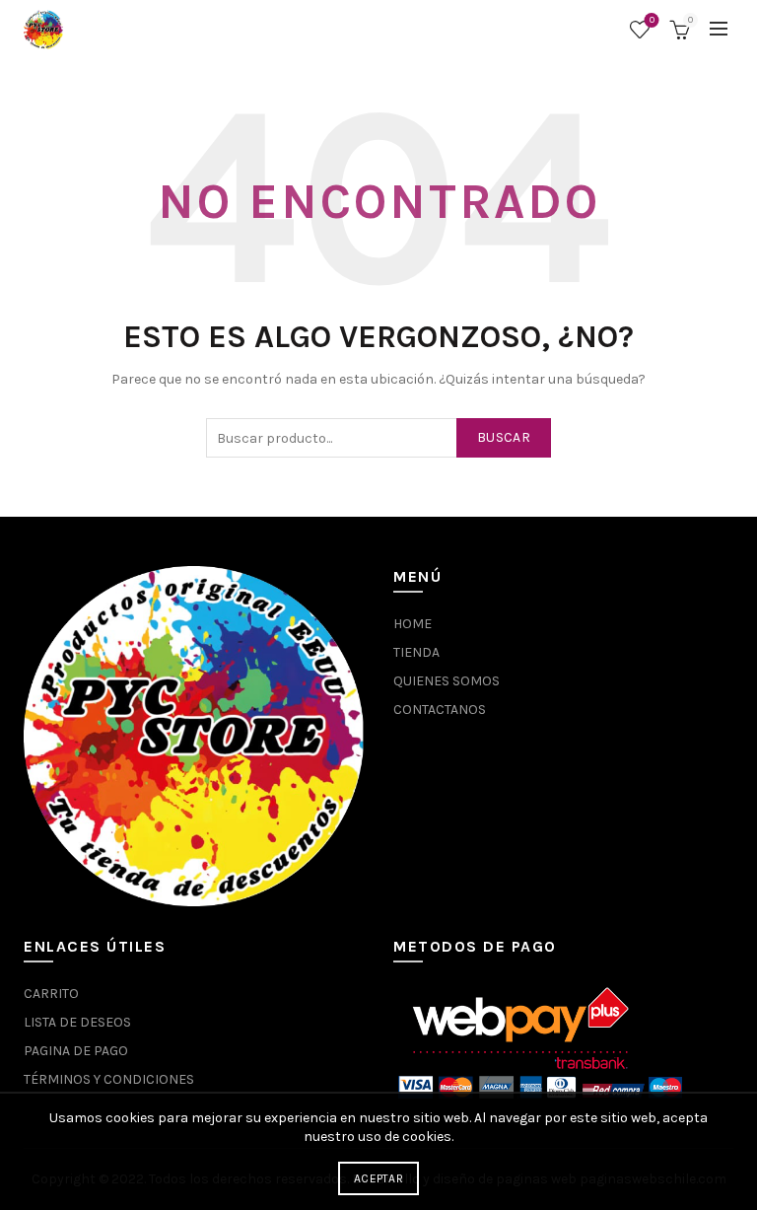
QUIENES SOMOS (446, 681)
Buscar (503, 437)
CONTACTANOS (439, 709)
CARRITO (51, 993)
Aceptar (378, 1178)
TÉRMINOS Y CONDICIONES (109, 1079)
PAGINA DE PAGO (76, 1050)
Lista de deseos (652, 20)
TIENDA (416, 652)
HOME (412, 623)
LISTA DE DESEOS (77, 1022)
